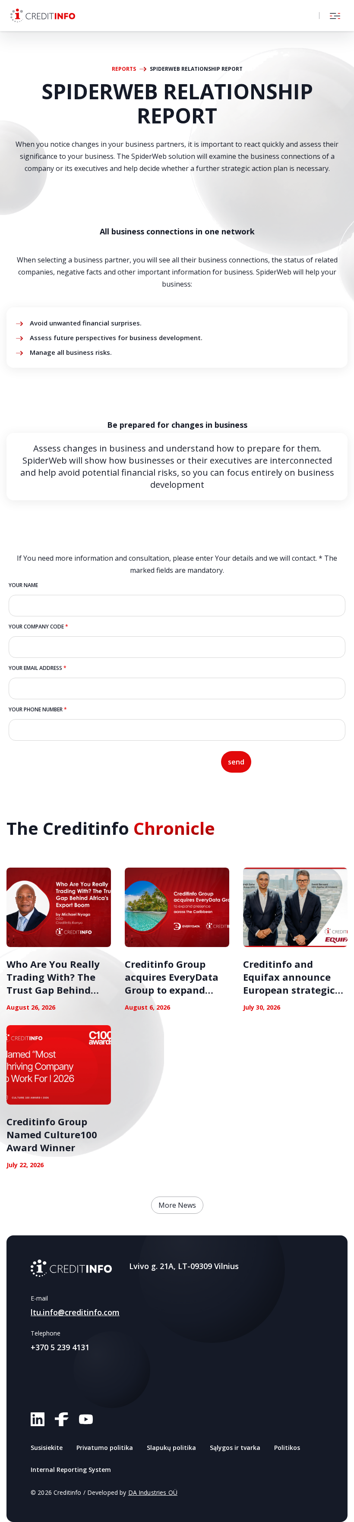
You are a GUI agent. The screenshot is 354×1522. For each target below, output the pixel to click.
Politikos (287, 1447)
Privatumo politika (104, 1447)
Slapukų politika (171, 1447)
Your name (23, 585)
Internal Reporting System (71, 1469)
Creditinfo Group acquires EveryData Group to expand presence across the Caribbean (173, 989)
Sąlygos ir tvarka (235, 1447)
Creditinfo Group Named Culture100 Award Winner (51, 1134)
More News (177, 1205)
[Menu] (335, 15)
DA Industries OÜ (152, 1492)
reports (124, 69)
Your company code (38, 626)
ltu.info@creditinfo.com (75, 1312)
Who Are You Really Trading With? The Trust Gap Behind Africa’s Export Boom (56, 983)
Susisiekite (47, 1447)
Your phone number (38, 709)
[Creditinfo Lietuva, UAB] (71, 1268)
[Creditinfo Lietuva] (42, 15)
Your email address (37, 668)
